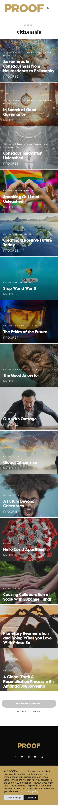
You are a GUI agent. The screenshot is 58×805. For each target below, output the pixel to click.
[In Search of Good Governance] (29, 104)
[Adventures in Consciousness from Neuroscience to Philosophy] (29, 60)
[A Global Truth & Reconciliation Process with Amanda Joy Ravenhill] (29, 669)
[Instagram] (28, 756)
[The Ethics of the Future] (29, 321)
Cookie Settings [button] (13, 798)
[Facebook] (16, 756)
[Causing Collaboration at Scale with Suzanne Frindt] (29, 582)
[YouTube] (35, 756)
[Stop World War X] (29, 278)
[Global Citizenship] (29, 452)
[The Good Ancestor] (29, 365)
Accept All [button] (31, 798)
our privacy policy (29, 791)
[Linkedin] (42, 756)
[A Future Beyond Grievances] (29, 495)
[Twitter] (22, 756)
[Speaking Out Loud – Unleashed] (29, 191)
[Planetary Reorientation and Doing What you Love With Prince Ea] (29, 626)
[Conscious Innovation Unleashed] (29, 147)
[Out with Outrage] (29, 408)
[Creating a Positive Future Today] (29, 234)
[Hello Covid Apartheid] (29, 539)
